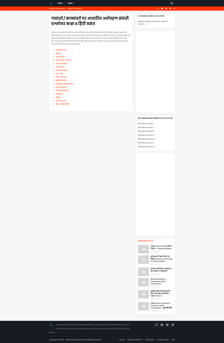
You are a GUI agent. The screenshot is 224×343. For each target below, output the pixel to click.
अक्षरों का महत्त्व (61, 63)
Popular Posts (145, 241)
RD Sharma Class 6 (146, 123)
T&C (173, 339)
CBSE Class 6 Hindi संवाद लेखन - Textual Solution (161, 247)
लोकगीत (59, 94)
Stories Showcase (57, 8)
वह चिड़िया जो (61, 50)
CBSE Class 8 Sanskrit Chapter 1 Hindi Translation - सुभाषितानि (161, 305)
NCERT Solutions (75, 8)
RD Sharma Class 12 (146, 146)
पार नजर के (60, 67)
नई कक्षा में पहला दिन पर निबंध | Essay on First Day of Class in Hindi (161, 258)
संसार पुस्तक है (61, 87)
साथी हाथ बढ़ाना (62, 70)
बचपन (58, 53)
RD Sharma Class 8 (146, 131)
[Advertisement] (155, 72)
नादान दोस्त (60, 57)
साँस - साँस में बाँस (62, 104)
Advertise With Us (134, 339)
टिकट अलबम (61, 77)
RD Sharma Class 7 (146, 127)
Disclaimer (149, 339)
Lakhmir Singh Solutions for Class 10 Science (153, 22)
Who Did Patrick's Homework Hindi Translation (158, 281)
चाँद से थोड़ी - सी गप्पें (63, 60)
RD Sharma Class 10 (146, 139)
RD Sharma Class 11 (146, 143)
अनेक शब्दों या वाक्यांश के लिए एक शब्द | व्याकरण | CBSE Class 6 (160, 293)
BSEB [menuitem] (70, 3)
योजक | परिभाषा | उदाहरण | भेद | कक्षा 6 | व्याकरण (161, 270)
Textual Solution (77, 339)
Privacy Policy (163, 339)
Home (122, 339)
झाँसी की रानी (61, 80)
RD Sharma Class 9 (146, 135)
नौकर (58, 97)
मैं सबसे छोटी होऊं (62, 90)
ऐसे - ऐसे (59, 73)
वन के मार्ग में (61, 100)
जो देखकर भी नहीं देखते (64, 84)
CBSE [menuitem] (60, 3)
